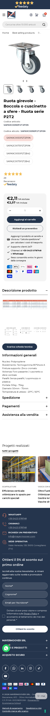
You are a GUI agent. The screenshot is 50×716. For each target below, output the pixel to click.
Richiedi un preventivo (25, 228)
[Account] (31, 15)
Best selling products (23, 32)
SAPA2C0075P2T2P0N (18, 145)
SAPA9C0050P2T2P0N (19, 137)
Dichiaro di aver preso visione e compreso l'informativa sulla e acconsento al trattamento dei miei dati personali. (27, 615)
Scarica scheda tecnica (19, 346)
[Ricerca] (44, 24)
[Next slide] (26, 81)
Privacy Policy (30, 613)
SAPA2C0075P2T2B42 (18, 161)
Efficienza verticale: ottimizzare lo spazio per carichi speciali (16, 494)
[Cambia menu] (4, 15)
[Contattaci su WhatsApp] (6, 648)
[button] (25, 290)
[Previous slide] (23, 81)
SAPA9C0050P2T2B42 (18, 153)
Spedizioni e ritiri (34, 708)
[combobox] (25, 24)
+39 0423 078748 (17, 518)
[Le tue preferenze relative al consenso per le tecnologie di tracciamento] (45, 711)
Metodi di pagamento (12, 708)
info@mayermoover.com (21, 536)
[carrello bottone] (36, 14)
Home (5, 32)
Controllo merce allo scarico (15, 711)
